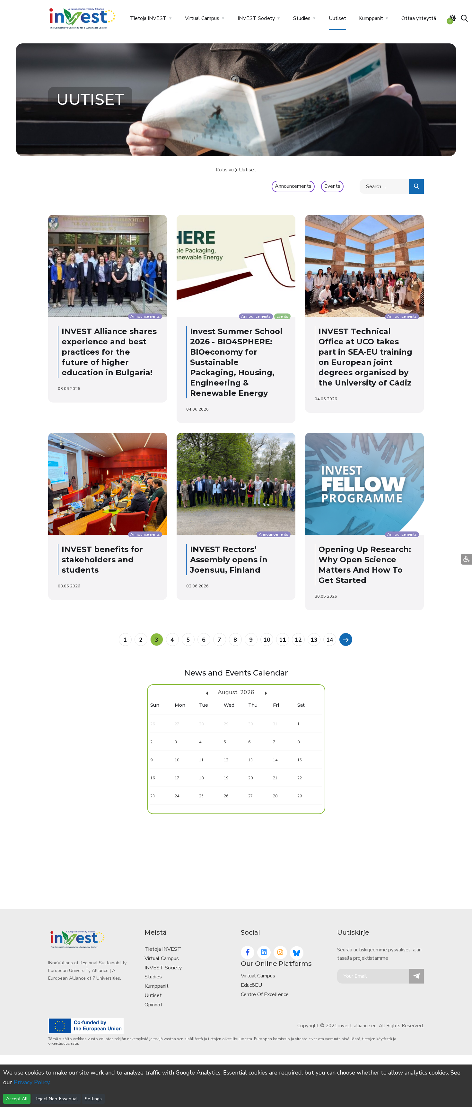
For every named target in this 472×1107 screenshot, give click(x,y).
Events (332, 186)
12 (298, 640)
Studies (301, 18)
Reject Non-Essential (56, 1099)
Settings (93, 1099)
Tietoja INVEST (148, 18)
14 (329, 640)
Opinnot (153, 1004)
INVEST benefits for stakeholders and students (102, 560)
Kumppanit (371, 18)
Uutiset (337, 18)
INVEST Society (256, 18)
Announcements (293, 186)
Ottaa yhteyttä (418, 18)
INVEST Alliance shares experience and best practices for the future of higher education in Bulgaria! (109, 352)
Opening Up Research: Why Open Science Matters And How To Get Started (365, 565)
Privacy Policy (31, 1082)
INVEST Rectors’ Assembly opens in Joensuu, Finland (228, 560)
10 (266, 640)
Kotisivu (225, 169)
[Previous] (345, 639)
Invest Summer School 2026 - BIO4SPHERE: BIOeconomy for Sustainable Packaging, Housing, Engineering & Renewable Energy (236, 362)
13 (314, 640)
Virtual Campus (202, 18)
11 (282, 640)
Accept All (17, 1099)
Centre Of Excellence (265, 994)
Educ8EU (251, 985)
